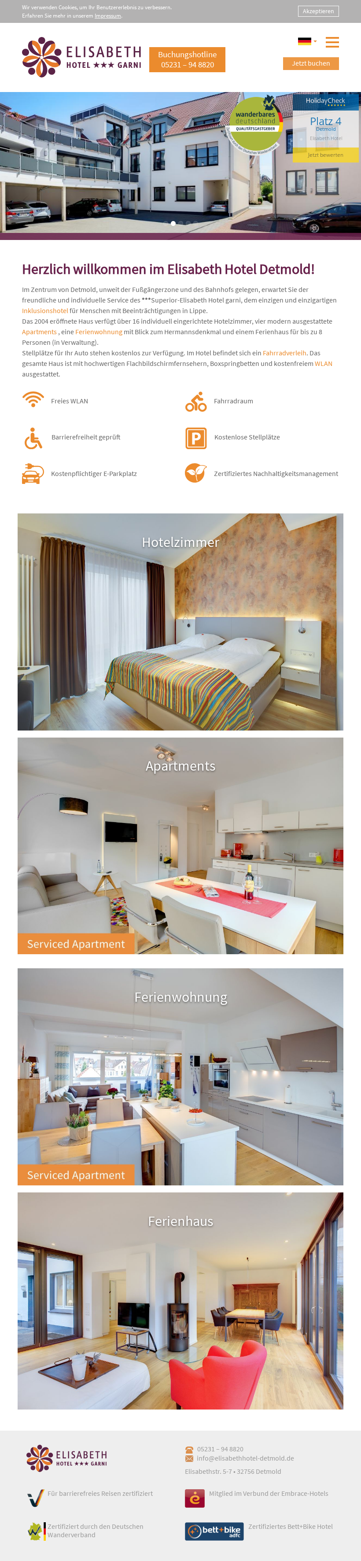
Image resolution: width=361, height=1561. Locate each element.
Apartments (39, 331)
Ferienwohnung (98, 331)
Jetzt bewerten (325, 155)
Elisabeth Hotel (326, 138)
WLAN (323, 363)
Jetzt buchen (311, 63)
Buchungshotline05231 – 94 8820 (187, 59)
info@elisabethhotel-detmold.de (245, 1458)
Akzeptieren (318, 11)
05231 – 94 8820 (220, 1448)
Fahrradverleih (284, 352)
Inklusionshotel (45, 310)
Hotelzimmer (180, 542)
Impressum (108, 15)
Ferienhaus (180, 1221)
